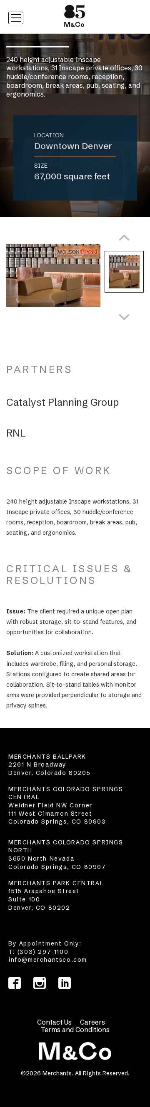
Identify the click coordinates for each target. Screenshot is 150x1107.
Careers (92, 1022)
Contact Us (54, 1022)
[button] (124, 239)
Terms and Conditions (75, 1029)
